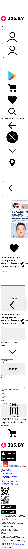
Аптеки (6, 28)
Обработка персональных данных (10, 486)
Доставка (3, 474)
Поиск (5, 26)
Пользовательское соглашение (9, 476)
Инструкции (7, 29)
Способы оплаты (5, 477)
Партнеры (3, 480)
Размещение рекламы (6, 470)
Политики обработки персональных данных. (12, 523)
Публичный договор (6, 473)
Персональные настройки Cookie (9, 484)
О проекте (3, 467)
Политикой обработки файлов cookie (15, 544)
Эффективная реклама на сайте (9, 525)
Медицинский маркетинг (7, 472)
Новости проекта (5, 469)
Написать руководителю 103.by (9, 481)
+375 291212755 (16, 519)
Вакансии (3, 479)
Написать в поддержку (7, 483)
